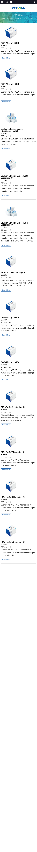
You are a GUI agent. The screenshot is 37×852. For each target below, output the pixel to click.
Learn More (6, 58)
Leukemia (18, 20)
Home (3, 18)
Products (10, 18)
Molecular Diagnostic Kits (25, 18)
